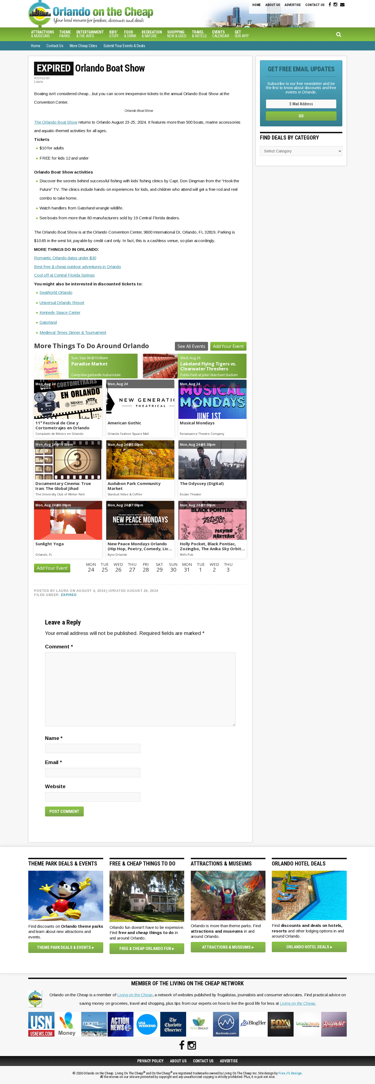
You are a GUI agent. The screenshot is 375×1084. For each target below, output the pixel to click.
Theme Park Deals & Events (64, 947)
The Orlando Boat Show (55, 122)
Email (53, 762)
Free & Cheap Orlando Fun (145, 948)
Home (256, 5)
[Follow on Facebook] (330, 4)
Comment (59, 646)
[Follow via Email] (342, 4)
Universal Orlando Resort (62, 302)
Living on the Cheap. (298, 1003)
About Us (272, 5)
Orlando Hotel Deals (307, 946)
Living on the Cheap (134, 994)
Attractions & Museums (226, 947)
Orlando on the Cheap (120, 13)
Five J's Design (290, 1073)
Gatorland (48, 322)
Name (54, 738)
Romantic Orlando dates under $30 (65, 258)
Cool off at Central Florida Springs (64, 275)
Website (55, 786)
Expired (69, 595)
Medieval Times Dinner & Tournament (73, 332)
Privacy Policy (150, 1061)
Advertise (293, 5)
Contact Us (314, 5)
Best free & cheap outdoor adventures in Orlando (77, 266)
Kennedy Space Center (60, 312)
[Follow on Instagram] (335, 4)
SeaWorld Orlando (56, 292)
